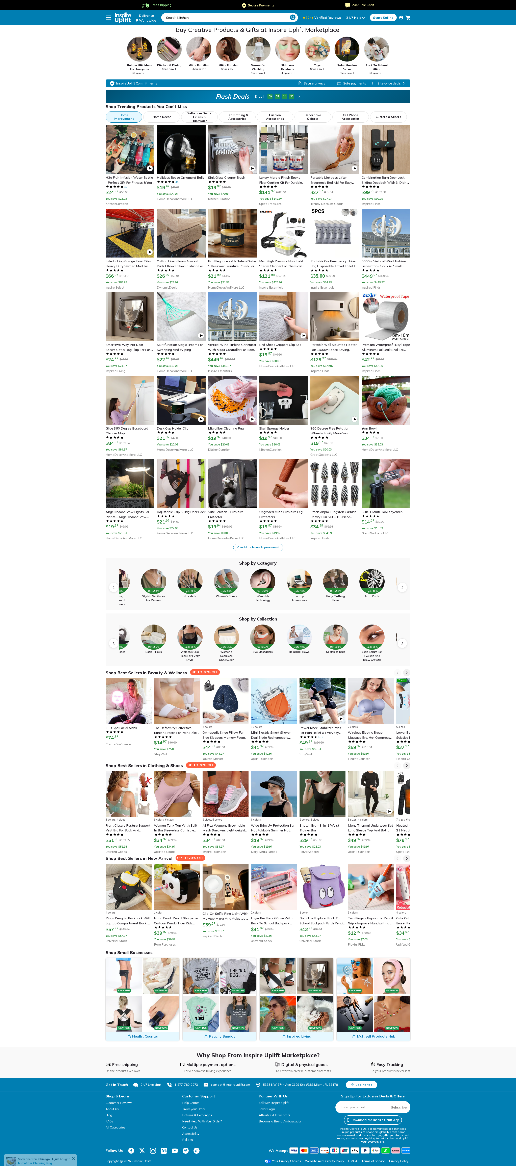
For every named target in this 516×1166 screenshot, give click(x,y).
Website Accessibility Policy (324, 1161)
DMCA (352, 1161)
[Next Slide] (402, 587)
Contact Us (190, 1127)
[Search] (292, 17)
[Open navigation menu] (108, 18)
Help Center (190, 1103)
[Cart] (408, 17)
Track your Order (193, 1109)
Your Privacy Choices (286, 1161)
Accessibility (190, 1134)
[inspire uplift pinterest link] (186, 1151)
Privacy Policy (398, 1161)
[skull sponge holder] (11, 1153)
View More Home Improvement (258, 547)
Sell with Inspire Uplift (274, 1103)
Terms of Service (373, 1161)
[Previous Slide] (114, 587)
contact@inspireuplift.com (230, 1085)
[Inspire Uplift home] (123, 17)
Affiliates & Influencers (274, 1115)
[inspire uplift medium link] (164, 1151)
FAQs (109, 1121)
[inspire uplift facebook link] (131, 1151)
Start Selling (383, 18)
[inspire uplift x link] (142, 1151)
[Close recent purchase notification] (79, 1149)
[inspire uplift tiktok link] (197, 1151)
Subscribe (399, 1107)
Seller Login (267, 1109)
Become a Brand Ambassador (280, 1121)
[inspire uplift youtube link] (175, 1151)
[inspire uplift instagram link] (153, 1151)
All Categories (115, 1127)
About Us (112, 1109)
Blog (109, 1115)
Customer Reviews (119, 1103)
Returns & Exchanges (197, 1115)
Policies (187, 1140)
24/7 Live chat (151, 1085)
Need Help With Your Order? (202, 1121)
